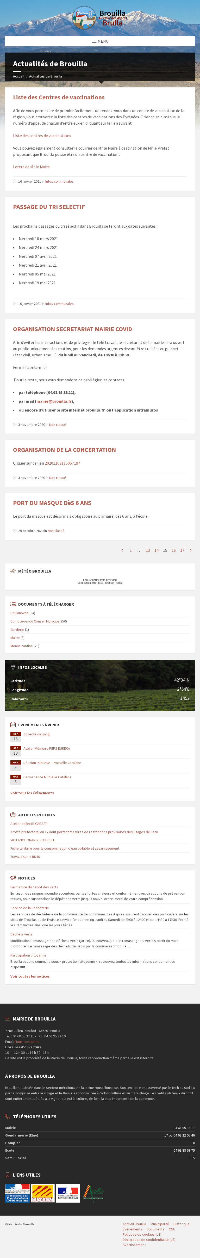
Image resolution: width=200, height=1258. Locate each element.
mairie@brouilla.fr (54, 401)
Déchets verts (21, 934)
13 (148, 550)
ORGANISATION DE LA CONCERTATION (64, 450)
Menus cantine (21, 646)
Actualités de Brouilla (45, 76)
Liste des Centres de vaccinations (59, 97)
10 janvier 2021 (29, 303)
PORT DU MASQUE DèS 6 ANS (52, 503)
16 (174, 550)
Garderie (17, 629)
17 (182, 550)
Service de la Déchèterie (29, 908)
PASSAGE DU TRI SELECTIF (49, 207)
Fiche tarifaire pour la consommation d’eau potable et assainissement (64, 848)
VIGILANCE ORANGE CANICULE (32, 840)
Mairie (15, 637)
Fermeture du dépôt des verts (34, 887)
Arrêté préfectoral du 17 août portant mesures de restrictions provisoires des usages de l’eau (84, 832)
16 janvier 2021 (29, 181)
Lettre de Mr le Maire (31, 166)
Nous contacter (26, 1041)
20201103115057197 (62, 463)
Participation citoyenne (28, 955)
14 (156, 550)
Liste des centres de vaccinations (42, 135)
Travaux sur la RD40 (25, 856)
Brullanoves (19, 613)
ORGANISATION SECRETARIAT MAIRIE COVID (72, 329)
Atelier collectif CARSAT (28, 823)
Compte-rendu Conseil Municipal (35, 621)
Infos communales (59, 181)
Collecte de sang (36, 734)
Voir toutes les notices (30, 976)
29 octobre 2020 (30, 530)
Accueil (18, 76)
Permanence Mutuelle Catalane (47, 777)
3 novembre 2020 (31, 424)
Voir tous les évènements (32, 793)
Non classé (57, 424)
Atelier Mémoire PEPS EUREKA (46, 748)
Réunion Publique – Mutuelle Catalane (52, 762)
